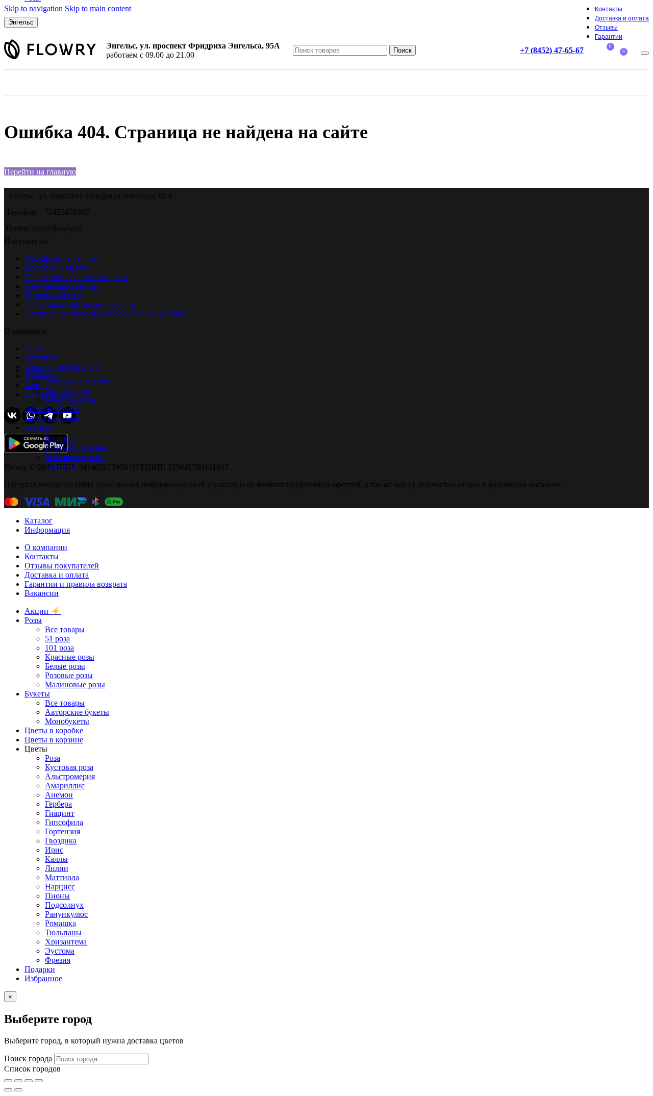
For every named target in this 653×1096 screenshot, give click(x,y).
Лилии (56, 868)
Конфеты (61, 438)
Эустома (59, 950)
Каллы (56, 859)
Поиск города (28, 1058)
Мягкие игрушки (75, 457)
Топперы (60, 466)
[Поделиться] (18, 1080)
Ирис (54, 849)
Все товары (65, 629)
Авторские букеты (77, 381)
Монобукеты (67, 390)
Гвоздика (61, 840)
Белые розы (65, 666)
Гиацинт (59, 813)
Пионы (57, 895)
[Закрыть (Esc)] (8, 1080)
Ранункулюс (66, 914)
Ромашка (60, 923)
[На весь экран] (28, 1080)
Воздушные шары (76, 447)
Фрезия (57, 960)
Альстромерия (70, 776)
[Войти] (645, 53)
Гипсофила (64, 822)
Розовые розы (69, 675)
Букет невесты (70, 399)
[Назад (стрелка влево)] (8, 1089)
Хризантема (66, 941)
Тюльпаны (63, 932)
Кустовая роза (69, 767)
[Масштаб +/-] (39, 1080)
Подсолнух (64, 905)
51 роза (57, 638)
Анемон (59, 794)
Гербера (58, 804)
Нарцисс (60, 886)
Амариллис (65, 785)
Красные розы (69, 657)
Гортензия (62, 831)
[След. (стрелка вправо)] (18, 1089)
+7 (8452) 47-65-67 (552, 50)
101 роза (59, 647)
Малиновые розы (75, 684)
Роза (52, 758)
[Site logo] (50, 59)
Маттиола (62, 877)
